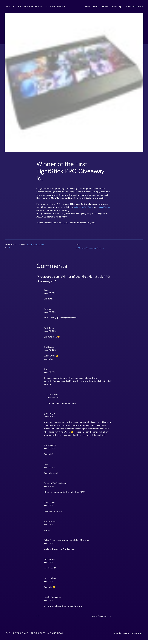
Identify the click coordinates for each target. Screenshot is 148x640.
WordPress (138, 633)
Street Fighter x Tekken (34, 244)
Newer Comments (102, 616)
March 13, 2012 (50, 416)
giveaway (92, 248)
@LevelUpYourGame (83, 207)
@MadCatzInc (104, 207)
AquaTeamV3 (50, 445)
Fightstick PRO (82, 248)
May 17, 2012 (49, 505)
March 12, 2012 (50, 293)
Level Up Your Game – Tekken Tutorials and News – (35, 6)
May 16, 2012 (49, 486)
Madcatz (100, 248)
